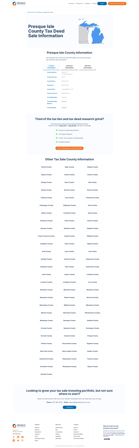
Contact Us (76, 431)
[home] (19, 3)
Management (38, 431)
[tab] (51, 67)
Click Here (64, 101)
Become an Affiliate (78, 434)
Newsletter (58, 436)
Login (102, 3)
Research (37, 427)
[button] (72, 3)
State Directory (59, 427)
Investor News (59, 431)
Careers (75, 429)
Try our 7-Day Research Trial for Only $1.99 (69, 148)
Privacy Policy (77, 436)
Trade (36, 436)
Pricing (94, 3)
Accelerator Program (40, 438)
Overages (37, 434)
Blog (57, 429)
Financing (37, 429)
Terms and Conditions (79, 438)
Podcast (58, 434)
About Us (76, 427)
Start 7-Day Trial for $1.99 (117, 3)
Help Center (58, 438)
